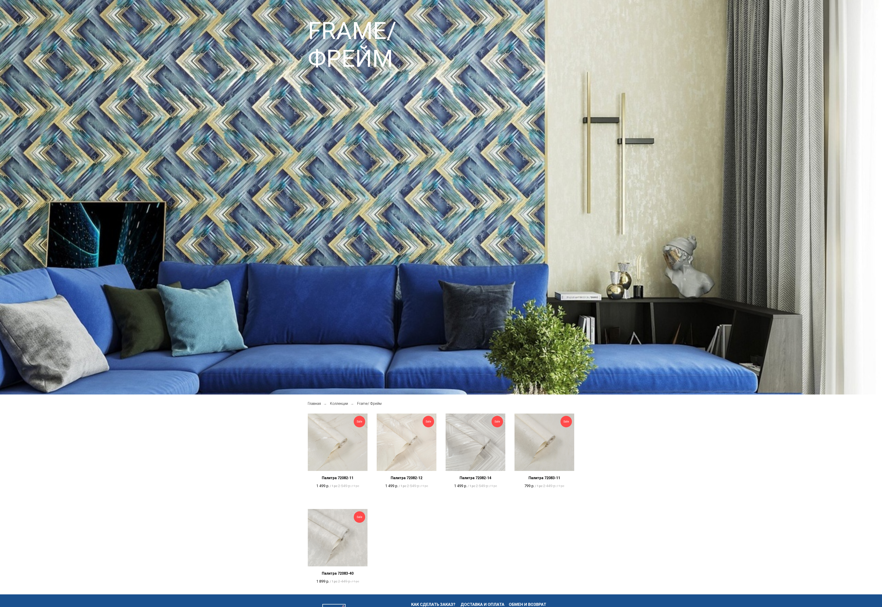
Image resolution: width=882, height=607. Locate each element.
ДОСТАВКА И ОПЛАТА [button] (482, 604)
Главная (314, 403)
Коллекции (339, 403)
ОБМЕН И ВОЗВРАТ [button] (527, 604)
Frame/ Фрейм (369, 403)
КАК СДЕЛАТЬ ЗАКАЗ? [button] (433, 604)
